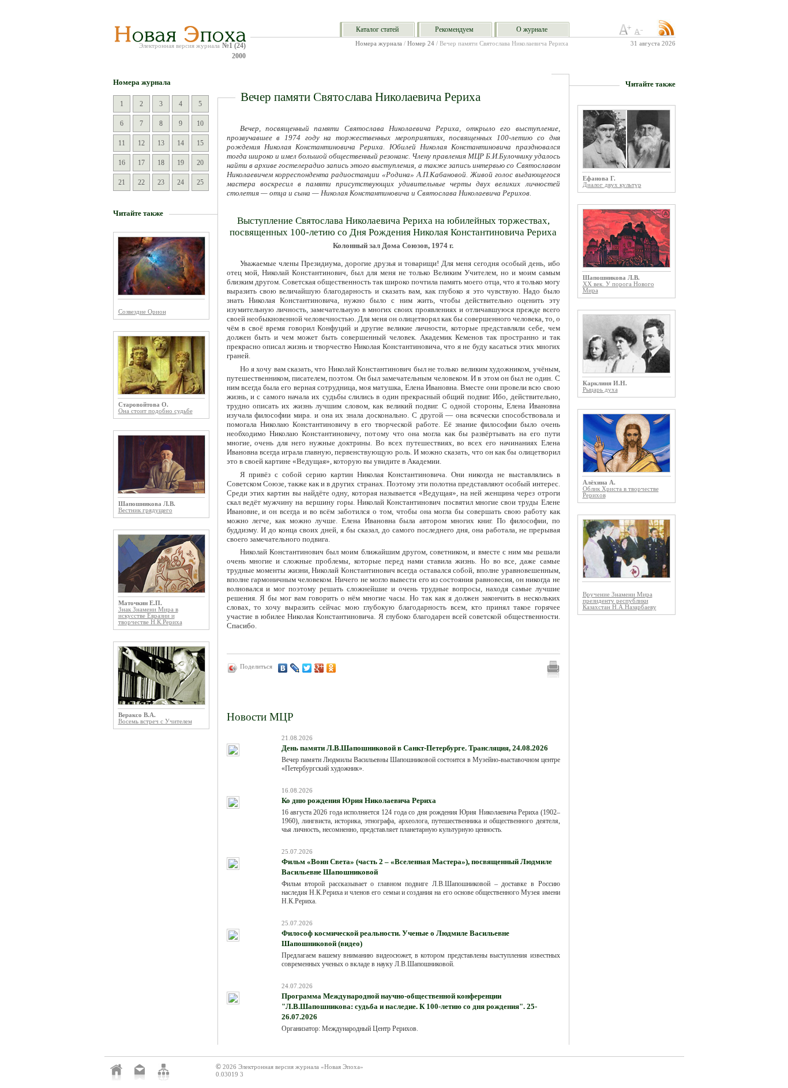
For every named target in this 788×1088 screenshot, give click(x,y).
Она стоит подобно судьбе (155, 411)
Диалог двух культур (612, 185)
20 (200, 163)
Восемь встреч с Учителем (155, 721)
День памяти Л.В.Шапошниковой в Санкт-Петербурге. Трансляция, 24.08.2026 (415, 748)
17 (141, 163)
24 (180, 182)
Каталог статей (377, 29)
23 (160, 182)
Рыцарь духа (600, 390)
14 (180, 143)
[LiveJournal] (295, 668)
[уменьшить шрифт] (640, 33)
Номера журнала (378, 43)
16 (121, 163)
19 (180, 163)
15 (200, 143)
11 (121, 143)
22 (141, 182)
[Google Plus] (319, 668)
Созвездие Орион (142, 312)
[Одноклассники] (331, 668)
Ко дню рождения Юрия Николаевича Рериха (359, 800)
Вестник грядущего (145, 510)
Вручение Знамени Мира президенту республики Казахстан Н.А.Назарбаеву (619, 600)
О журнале (531, 29)
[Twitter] (307, 668)
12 (141, 143)
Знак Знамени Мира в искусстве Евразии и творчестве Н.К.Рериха (150, 615)
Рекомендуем (454, 29)
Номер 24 (420, 43)
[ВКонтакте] (283, 668)
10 (200, 123)
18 (160, 163)
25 (200, 182)
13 (160, 143)
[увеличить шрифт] (625, 33)
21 (121, 182)
